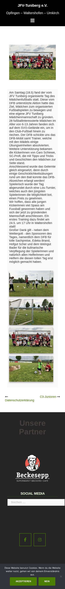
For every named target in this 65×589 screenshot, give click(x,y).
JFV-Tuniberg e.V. (33, 5)
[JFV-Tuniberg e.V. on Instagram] (40, 539)
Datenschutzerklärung (19, 400)
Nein (47, 581)
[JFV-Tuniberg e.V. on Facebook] (25, 539)
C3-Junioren (48, 396)
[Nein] (60, 576)
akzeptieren (23, 581)
